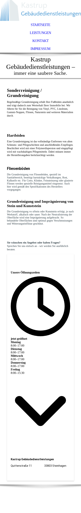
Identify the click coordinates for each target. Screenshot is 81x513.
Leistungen (40, 33)
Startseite (40, 25)
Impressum (40, 49)
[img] (40, 10)
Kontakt (40, 41)
